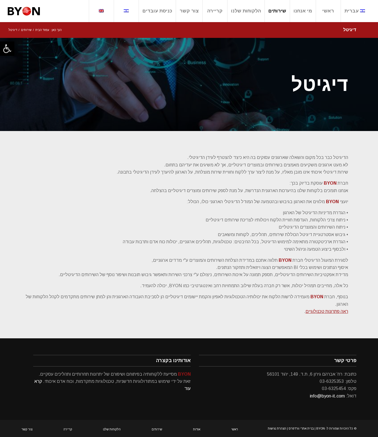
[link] (7, 48)
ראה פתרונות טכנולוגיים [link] (326, 311)
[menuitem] (355, 11)
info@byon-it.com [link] (327, 396)
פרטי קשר (345, 360)
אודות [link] (196, 429)
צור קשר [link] (27, 429)
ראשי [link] (234, 429)
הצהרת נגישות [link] (277, 428)
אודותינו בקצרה (173, 360)
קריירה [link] (67, 429)
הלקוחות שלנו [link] (112, 429)
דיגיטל (319, 84)
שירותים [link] (157, 429)
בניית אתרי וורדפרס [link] (301, 428)
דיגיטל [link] (349, 29)
